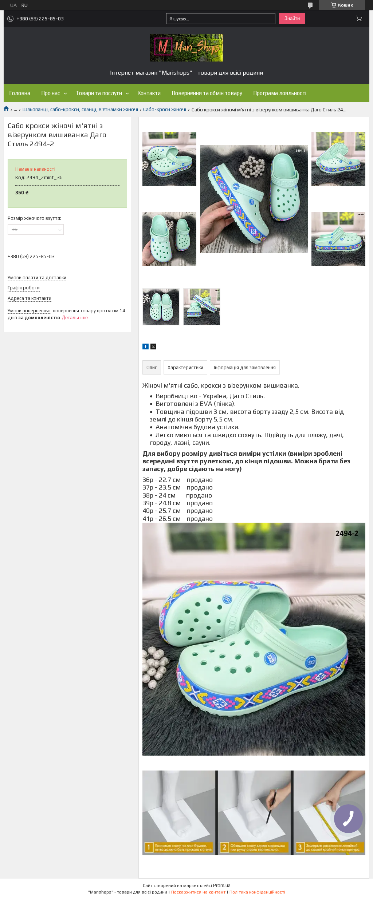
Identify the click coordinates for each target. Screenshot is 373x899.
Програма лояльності (279, 93)
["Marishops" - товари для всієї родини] (186, 48)
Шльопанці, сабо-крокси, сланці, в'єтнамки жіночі (80, 109)
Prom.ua (222, 885)
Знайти (292, 18)
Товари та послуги (98, 93)
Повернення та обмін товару (207, 93)
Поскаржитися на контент (198, 892)
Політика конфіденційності (257, 892)
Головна (19, 93)
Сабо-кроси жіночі (164, 109)
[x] (153, 348)
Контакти (149, 93)
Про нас (50, 93)
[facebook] (145, 348)
